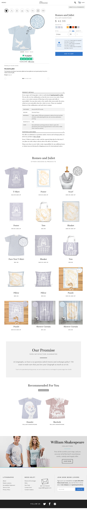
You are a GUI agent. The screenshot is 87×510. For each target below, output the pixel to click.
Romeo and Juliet (64, 15)
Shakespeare (43, 390)
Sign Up (79, 489)
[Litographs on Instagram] (54, 504)
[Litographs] (43, 2)
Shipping (29, 131)
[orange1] (73, 27)
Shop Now (67, 461)
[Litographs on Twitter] (44, 504)
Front (27, 52)
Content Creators (29, 489)
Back (31, 52)
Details (28, 92)
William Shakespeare (63, 18)
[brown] (76, 27)
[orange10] (67, 27)
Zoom (22, 52)
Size (70, 30)
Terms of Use (6, 487)
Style (56, 30)
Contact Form (28, 487)
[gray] (78, 27)
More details (36, 136)
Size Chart (27, 485)
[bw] (70, 27)
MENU (4, 2)
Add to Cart (69, 53)
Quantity (78, 30)
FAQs (26, 483)
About (4, 481)
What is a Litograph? (76, 7)
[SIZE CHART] (73, 31)
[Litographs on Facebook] (49, 504)
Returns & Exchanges (30, 481)
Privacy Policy (6, 489)
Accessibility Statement (9, 485)
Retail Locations (7, 483)
